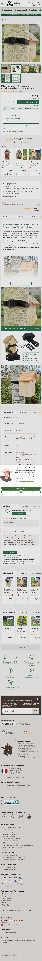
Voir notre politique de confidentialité (24, 481)
